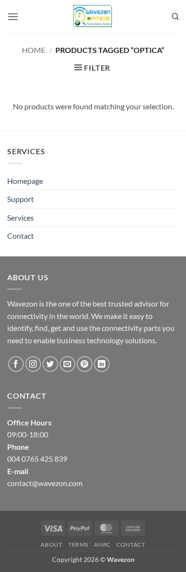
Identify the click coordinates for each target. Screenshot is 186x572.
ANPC (102, 544)
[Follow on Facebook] (16, 364)
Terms (78, 544)
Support (20, 198)
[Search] (175, 17)
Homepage (25, 180)
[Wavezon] (93, 16)
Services (20, 217)
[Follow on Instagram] (33, 364)
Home (33, 49)
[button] (13, 16)
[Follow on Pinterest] (85, 364)
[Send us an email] (67, 364)
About (51, 544)
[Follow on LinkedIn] (102, 364)
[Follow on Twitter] (50, 364)
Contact (20, 235)
